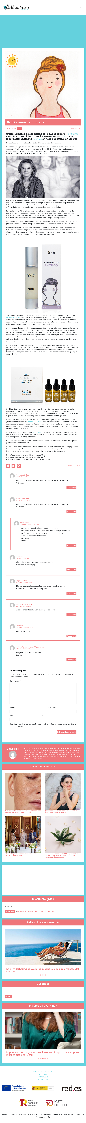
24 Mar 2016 (11, 128)
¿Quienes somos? (43, 1074)
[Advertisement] (43, 31)
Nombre (13, 707)
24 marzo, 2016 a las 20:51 (24, 649)
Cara (20, 128)
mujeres (37, 139)
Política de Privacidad (43, 1072)
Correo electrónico (52, 707)
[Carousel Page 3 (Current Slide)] (44, 975)
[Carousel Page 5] (45, 1058)
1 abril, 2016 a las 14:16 (22, 558)
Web (11, 716)
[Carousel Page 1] (40, 975)
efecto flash (37, 432)
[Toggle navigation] (80, 7)
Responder (71, 487)
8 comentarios (74, 465)
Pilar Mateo (72, 134)
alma (65, 136)
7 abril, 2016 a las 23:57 (23, 477)
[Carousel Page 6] (47, 1058)
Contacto (43, 1079)
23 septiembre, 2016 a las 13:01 (29, 524)
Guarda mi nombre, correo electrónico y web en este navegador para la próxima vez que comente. (43, 725)
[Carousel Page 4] (45, 975)
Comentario (15, 681)
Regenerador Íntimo (34, 422)
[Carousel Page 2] (42, 975)
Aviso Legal (43, 1077)
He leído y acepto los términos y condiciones (35, 911)
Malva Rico (75, 128)
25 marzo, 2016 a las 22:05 (24, 627)
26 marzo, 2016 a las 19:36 (24, 606)
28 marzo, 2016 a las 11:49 (24, 582)
